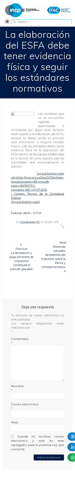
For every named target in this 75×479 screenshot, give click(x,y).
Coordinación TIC (30, 221)
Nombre (17, 388)
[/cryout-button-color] (25, 202)
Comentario (19, 341)
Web (14, 422)
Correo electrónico (25, 406)
